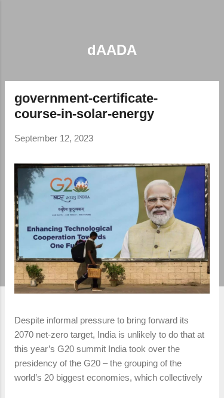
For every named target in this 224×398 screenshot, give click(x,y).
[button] (202, 100)
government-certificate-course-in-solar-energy (86, 106)
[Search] (207, 24)
